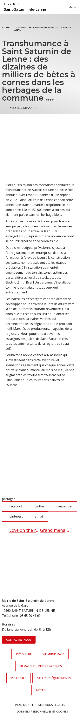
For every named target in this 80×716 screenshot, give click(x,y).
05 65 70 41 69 (30, 615)
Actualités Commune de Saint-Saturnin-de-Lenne (43, 28)
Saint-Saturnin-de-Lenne (25, 7)
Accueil (6, 27)
